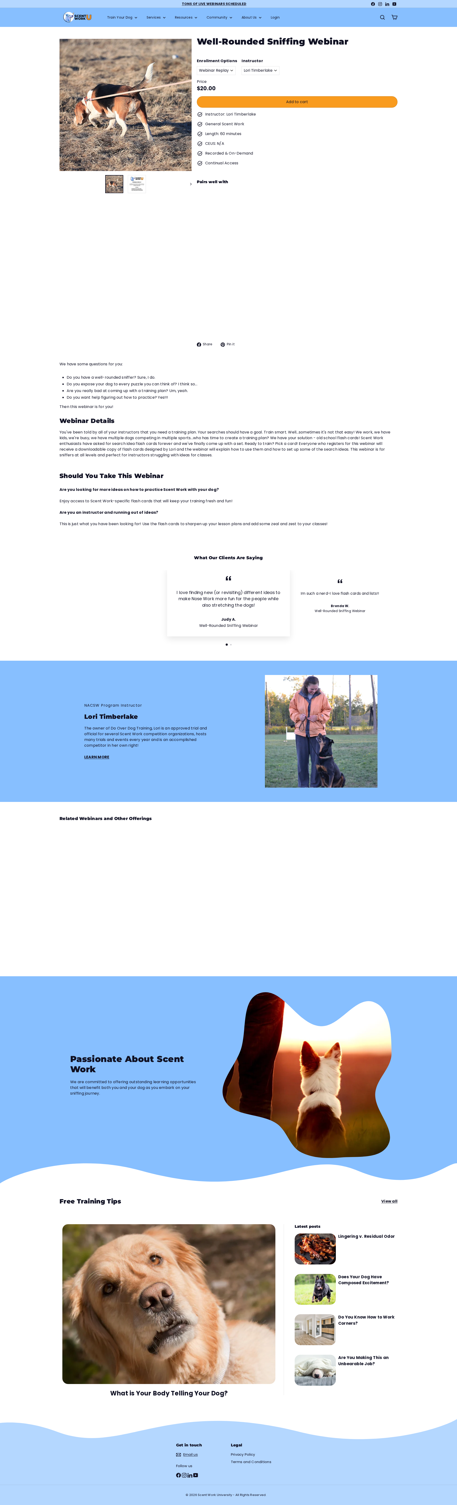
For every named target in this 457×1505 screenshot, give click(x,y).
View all (389, 1201)
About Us (250, 17)
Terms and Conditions (251, 1461)
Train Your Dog (120, 17)
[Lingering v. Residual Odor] (315, 1248)
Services (154, 17)
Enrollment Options (217, 61)
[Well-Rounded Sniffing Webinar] (297, 212)
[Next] (189, 184)
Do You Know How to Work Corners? (366, 1320)
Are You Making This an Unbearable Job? (363, 1361)
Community (217, 17)
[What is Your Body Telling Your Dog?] (168, 1304)
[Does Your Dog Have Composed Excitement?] (315, 1289)
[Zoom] (126, 105)
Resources (184, 17)
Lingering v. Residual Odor (366, 1236)
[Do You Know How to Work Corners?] (315, 1329)
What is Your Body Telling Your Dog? (169, 1393)
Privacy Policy (243, 1454)
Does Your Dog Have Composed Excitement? (363, 1280)
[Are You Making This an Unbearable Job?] (315, 1370)
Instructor (252, 61)
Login (275, 17)
